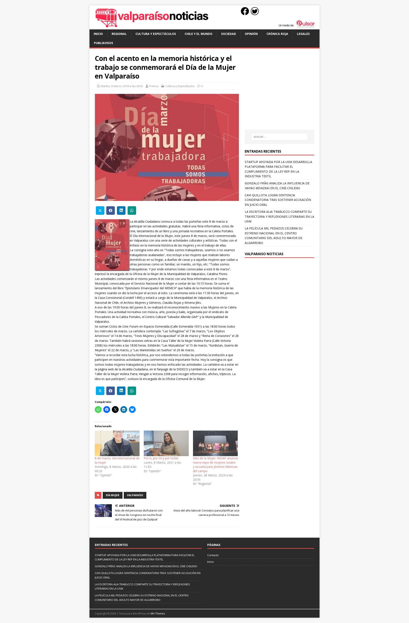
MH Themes (158, 613)
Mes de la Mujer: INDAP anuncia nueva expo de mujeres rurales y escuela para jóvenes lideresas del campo (215, 464)
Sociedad (228, 34)
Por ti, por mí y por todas (161, 458)
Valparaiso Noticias (264, 254)
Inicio (98, 34)
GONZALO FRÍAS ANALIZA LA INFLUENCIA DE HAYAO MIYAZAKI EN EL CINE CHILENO (146, 566)
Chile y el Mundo (198, 34)
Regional (119, 34)
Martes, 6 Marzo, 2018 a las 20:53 (122, 86)
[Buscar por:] (279, 136)
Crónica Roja (277, 34)
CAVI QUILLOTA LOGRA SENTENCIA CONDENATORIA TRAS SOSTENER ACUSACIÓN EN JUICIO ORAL (278, 200)
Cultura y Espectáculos (155, 34)
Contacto (213, 555)
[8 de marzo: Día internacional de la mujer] (117, 443)
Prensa (153, 86)
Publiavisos (103, 43)
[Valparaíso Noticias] (204, 27)
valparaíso (135, 495)
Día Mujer (112, 495)
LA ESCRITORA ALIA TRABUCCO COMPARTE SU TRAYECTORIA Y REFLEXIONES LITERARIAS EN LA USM (279, 216)
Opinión (251, 34)
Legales (303, 34)
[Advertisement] (280, 93)
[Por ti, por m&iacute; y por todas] (166, 443)
